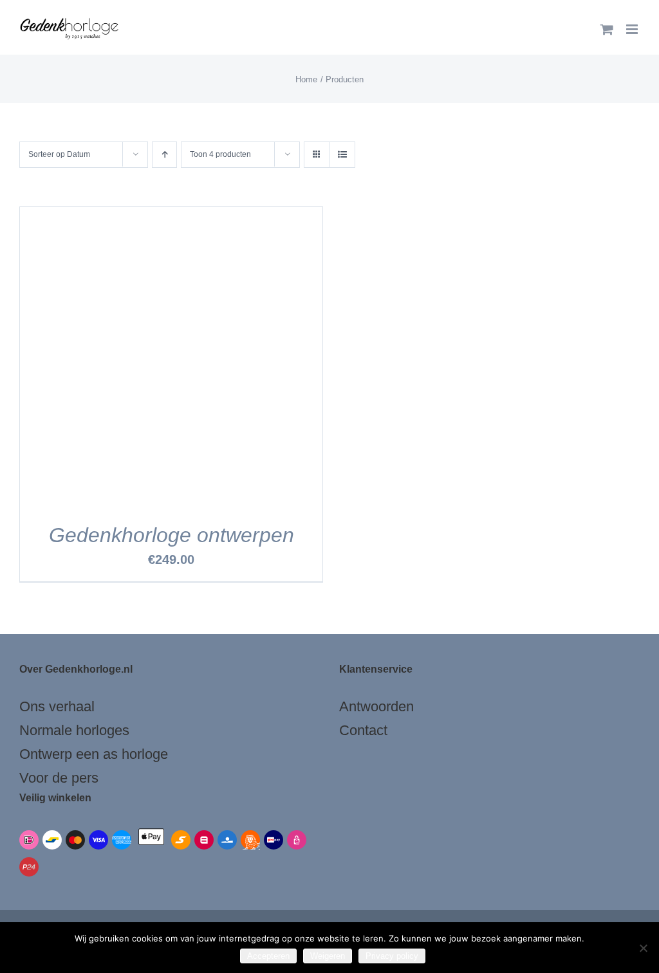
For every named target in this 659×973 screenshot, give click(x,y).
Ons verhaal (57, 706)
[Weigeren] (642, 947)
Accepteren (268, 956)
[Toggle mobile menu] (633, 29)
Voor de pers (58, 778)
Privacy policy (392, 956)
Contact (363, 730)
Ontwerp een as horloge (93, 754)
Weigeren (327, 956)
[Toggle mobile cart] (606, 29)
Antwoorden (376, 706)
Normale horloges (74, 730)
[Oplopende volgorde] (164, 154)
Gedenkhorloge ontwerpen (171, 535)
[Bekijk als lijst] (342, 154)
